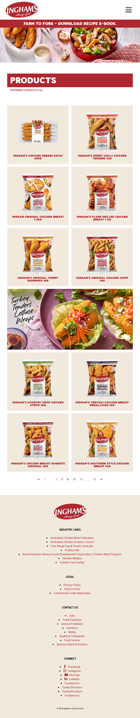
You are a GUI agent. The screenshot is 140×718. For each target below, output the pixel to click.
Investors (72, 628)
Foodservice (72, 683)
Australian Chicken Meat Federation (72, 538)
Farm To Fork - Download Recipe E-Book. (70, 23)
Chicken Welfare (72, 558)
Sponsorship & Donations (72, 644)
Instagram (74, 671)
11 (81, 479)
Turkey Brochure (72, 687)
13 (94, 479)
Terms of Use (72, 589)
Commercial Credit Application (72, 593)
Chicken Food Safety (72, 562)
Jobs (72, 616)
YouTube (74, 675)
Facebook (74, 667)
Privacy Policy (72, 585)
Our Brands (16, 90)
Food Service (72, 640)
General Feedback (72, 624)
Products (31, 90)
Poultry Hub (72, 550)
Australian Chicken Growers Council (72, 542)
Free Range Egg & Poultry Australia (72, 546)
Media (72, 632)
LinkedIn (74, 679)
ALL (41, 90)
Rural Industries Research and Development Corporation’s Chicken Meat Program (72, 554)
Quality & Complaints (72, 636)
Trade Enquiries (71, 620)
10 (74, 479)
